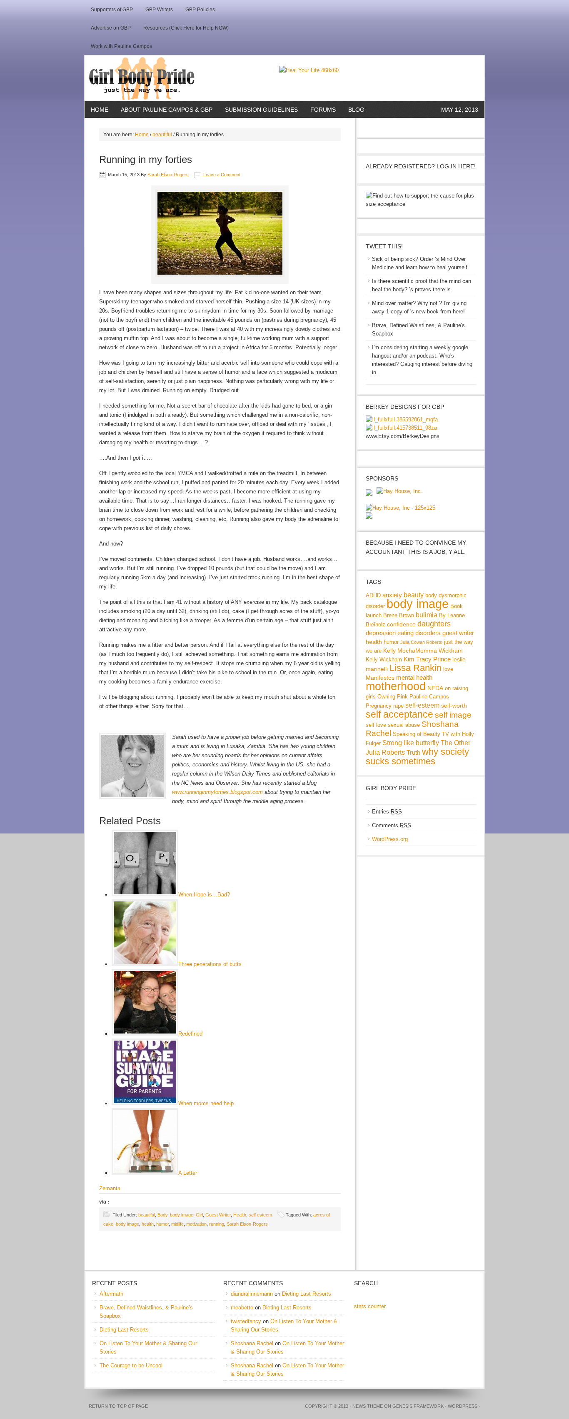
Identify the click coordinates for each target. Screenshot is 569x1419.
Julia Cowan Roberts (421, 642)
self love (376, 725)
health (148, 1223)
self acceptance (399, 714)
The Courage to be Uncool (131, 1365)
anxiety (392, 594)
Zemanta (109, 1188)
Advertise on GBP (111, 28)
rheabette (242, 1307)
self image (453, 715)
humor (162, 1223)
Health (239, 1214)
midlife (177, 1223)
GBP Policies (200, 10)
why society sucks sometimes (417, 756)
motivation (196, 1223)
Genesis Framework (418, 1406)
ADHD (373, 595)
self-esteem (422, 705)
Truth (413, 752)
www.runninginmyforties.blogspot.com (217, 792)
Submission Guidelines (261, 109)
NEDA (435, 688)
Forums (323, 109)
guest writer (458, 632)
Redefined (190, 1034)
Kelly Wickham (384, 660)
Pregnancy (379, 706)
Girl (199, 1214)
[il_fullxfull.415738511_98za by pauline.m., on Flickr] (401, 428)
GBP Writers (159, 10)
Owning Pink (392, 697)
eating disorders (419, 632)
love (448, 669)
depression (381, 632)
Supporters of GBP (112, 10)
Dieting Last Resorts (124, 1329)
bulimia (426, 614)
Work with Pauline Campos (121, 46)
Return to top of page (118, 1406)
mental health (414, 677)
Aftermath (111, 1294)
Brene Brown (398, 615)
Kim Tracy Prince (427, 659)
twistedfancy (246, 1321)
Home (99, 109)
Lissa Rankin (415, 668)
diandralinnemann (252, 1294)
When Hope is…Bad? (204, 894)
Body (162, 1214)
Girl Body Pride (181, 78)
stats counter (370, 1306)
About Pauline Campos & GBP (166, 109)
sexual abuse (404, 725)
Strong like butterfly (410, 742)
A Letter (187, 1173)
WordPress (462, 1406)
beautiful (162, 135)
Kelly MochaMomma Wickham (423, 650)
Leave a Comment (221, 174)
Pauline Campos (429, 697)
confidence (401, 624)
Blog (356, 109)
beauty (414, 594)
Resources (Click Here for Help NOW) (186, 28)
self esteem (260, 1214)
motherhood (396, 686)
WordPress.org (390, 839)
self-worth (454, 705)
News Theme (367, 1406)
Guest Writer (218, 1214)
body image (181, 1214)
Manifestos (380, 677)
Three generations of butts (210, 964)
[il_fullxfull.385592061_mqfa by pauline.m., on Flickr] (402, 419)
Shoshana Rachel (252, 1343)
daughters (434, 623)
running (216, 1223)
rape (398, 706)
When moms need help (206, 1103)
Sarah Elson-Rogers (168, 174)
